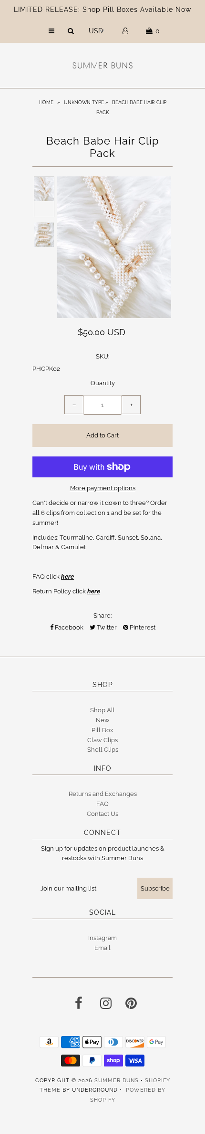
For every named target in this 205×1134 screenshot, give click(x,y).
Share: (102, 615)
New (103, 720)
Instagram (102, 937)
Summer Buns (116, 1080)
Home (46, 102)
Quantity (103, 383)
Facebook (68, 627)
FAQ (102, 803)
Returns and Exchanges (103, 793)
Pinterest (141, 627)
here (67, 576)
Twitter (106, 627)
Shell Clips (102, 749)
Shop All (102, 710)
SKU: (102, 356)
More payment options (102, 488)
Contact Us (102, 813)
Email (102, 947)
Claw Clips (102, 740)
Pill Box (102, 730)
